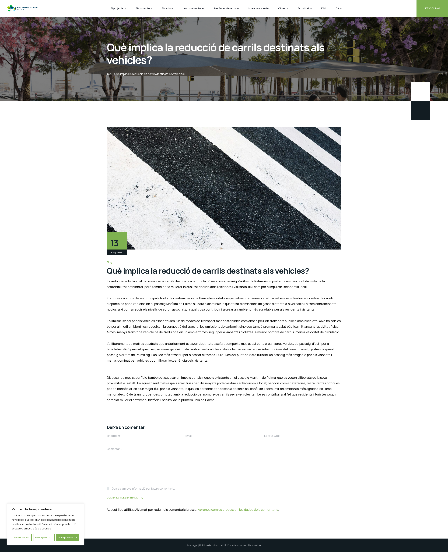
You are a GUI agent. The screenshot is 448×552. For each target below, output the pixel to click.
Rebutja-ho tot (43, 537)
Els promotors (144, 8)
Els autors (167, 8)
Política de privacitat (211, 545)
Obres (281, 8)
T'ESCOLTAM (432, 8)
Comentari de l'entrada (122, 497)
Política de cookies (235, 545)
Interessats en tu (258, 8)
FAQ (323, 8)
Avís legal (192, 545)
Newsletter (254, 545)
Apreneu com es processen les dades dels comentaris (238, 509)
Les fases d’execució (226, 8)
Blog (109, 262)
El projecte (117, 8)
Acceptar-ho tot (67, 537)
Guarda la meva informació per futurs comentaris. (143, 488)
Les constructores (194, 8)
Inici (109, 74)
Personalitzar (21, 537)
